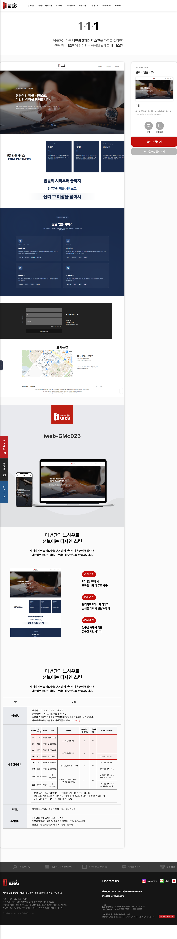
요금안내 (82, 5)
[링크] (77, 720)
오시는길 (58, 893)
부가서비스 (106, 5)
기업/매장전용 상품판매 (61, 866)
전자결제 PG (24, 866)
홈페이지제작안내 (45, 5)
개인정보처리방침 (10, 893)
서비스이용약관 (26, 893)
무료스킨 (59, 5)
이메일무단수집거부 (44, 893)
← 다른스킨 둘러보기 (154, 151)
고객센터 (118, 5)
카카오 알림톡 (134, 866)
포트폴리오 (71, 5)
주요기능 (31, 5)
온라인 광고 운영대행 (97, 866)
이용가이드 (94, 5)
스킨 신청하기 (154, 141)
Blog (167, 881)
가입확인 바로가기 (166, 916)
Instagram (152, 881)
